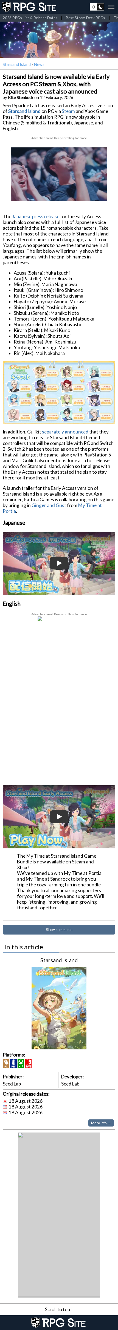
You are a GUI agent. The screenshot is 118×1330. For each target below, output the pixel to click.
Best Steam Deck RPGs (85, 17)
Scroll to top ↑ (59, 1309)
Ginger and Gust (49, 505)
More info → (101, 1123)
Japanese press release (35, 216)
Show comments (59, 930)
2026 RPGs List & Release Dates (30, 17)
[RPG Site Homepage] (29, 6)
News (39, 64)
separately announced (65, 432)
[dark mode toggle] (97, 7)
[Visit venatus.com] (96, 192)
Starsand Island (17, 64)
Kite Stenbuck (20, 97)
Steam (68, 111)
